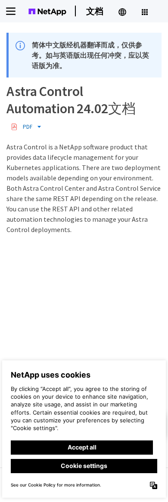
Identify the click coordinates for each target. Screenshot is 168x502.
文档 (94, 11)
